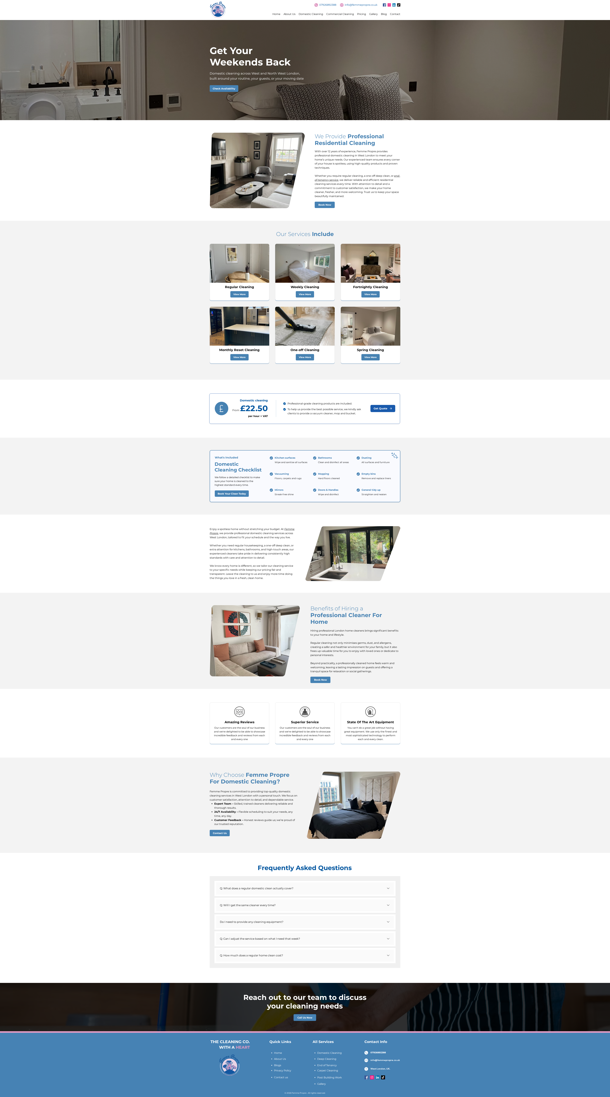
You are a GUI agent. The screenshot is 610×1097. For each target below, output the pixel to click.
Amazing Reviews (239, 722)
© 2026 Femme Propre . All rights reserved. (305, 1093)
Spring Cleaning (370, 350)
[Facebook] (384, 5)
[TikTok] (398, 5)
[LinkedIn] (394, 5)
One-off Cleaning (305, 350)
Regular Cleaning (239, 287)
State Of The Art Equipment (370, 722)
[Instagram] (389, 5)
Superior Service (305, 722)
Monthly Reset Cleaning (239, 350)
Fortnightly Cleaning (370, 287)
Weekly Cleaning (305, 287)
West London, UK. (380, 1068)
